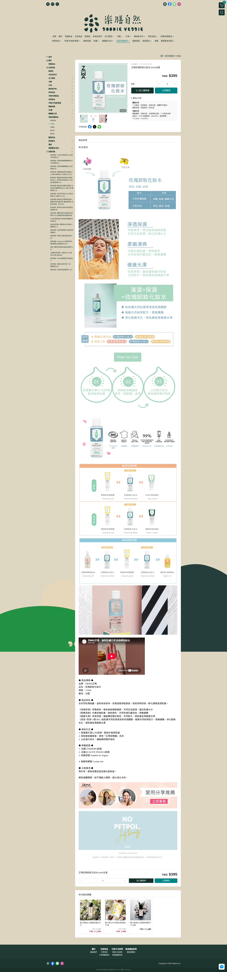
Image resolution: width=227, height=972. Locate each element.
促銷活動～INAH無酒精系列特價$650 (61, 260)
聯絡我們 (93, 952)
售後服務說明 (117, 955)
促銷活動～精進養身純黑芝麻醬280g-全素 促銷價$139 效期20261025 (61, 173)
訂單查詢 (104, 952)
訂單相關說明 (104, 955)
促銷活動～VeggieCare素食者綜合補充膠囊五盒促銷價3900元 (61, 243)
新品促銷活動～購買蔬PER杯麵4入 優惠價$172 (61, 226)
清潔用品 (53, 120)
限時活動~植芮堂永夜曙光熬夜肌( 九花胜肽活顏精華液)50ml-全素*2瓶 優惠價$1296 (61, 188)
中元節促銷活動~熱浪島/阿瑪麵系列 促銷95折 (61, 220)
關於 (94, 949)
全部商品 (104, 949)
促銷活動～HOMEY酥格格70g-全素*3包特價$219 (61, 156)
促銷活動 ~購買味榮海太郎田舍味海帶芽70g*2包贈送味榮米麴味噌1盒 (61, 214)
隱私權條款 (131, 952)
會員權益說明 (131, 949)
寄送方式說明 (117, 952)
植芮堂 (52, 134)
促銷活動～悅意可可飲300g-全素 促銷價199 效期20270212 (61, 195)
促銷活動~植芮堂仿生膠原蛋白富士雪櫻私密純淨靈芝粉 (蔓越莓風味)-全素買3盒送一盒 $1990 (61, 202)
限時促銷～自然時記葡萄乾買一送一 (61, 270)
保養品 (52, 127)
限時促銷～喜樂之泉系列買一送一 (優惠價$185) (61, 265)
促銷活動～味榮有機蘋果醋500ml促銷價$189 (61, 168)
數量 (133, 84)
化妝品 (52, 124)
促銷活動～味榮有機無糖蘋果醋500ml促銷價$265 (61, 162)
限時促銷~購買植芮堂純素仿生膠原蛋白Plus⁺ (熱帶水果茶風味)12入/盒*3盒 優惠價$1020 (61, 180)
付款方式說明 (117, 949)
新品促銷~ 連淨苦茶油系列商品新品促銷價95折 (61, 209)
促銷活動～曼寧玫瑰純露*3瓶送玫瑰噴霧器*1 (61, 231)
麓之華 (52, 130)
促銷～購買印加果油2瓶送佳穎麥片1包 (61, 248)
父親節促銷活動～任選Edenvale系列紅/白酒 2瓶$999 (61, 254)
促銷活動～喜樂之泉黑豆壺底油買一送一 (61, 237)
